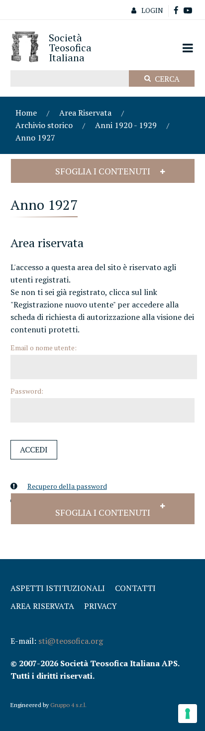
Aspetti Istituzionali (57, 588)
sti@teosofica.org (70, 640)
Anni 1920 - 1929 (126, 125)
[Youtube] (188, 10)
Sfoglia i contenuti (102, 171)
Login (152, 10)
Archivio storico (44, 125)
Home (26, 112)
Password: (26, 391)
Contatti (135, 588)
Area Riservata (85, 112)
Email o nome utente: (43, 347)
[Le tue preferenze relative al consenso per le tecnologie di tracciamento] (187, 713)
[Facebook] (176, 10)
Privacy (100, 605)
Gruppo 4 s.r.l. (68, 705)
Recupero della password (67, 486)
